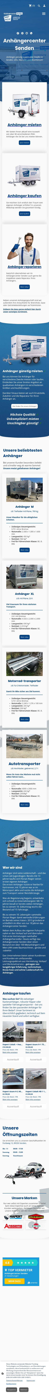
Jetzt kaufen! (24, 214)
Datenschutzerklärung (14, 1380)
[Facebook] (18, 33)
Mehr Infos (24, 550)
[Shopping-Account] (44, 5)
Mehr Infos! (24, 287)
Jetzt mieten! (24, 143)
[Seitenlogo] (13, 17)
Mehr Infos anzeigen (10, 1052)
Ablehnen (23, 1390)
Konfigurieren (11, 1384)
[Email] (27, 33)
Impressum (31, 1380)
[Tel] (31, 33)
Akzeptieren (11, 1390)
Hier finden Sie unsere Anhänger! (24, 406)
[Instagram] (22, 33)
